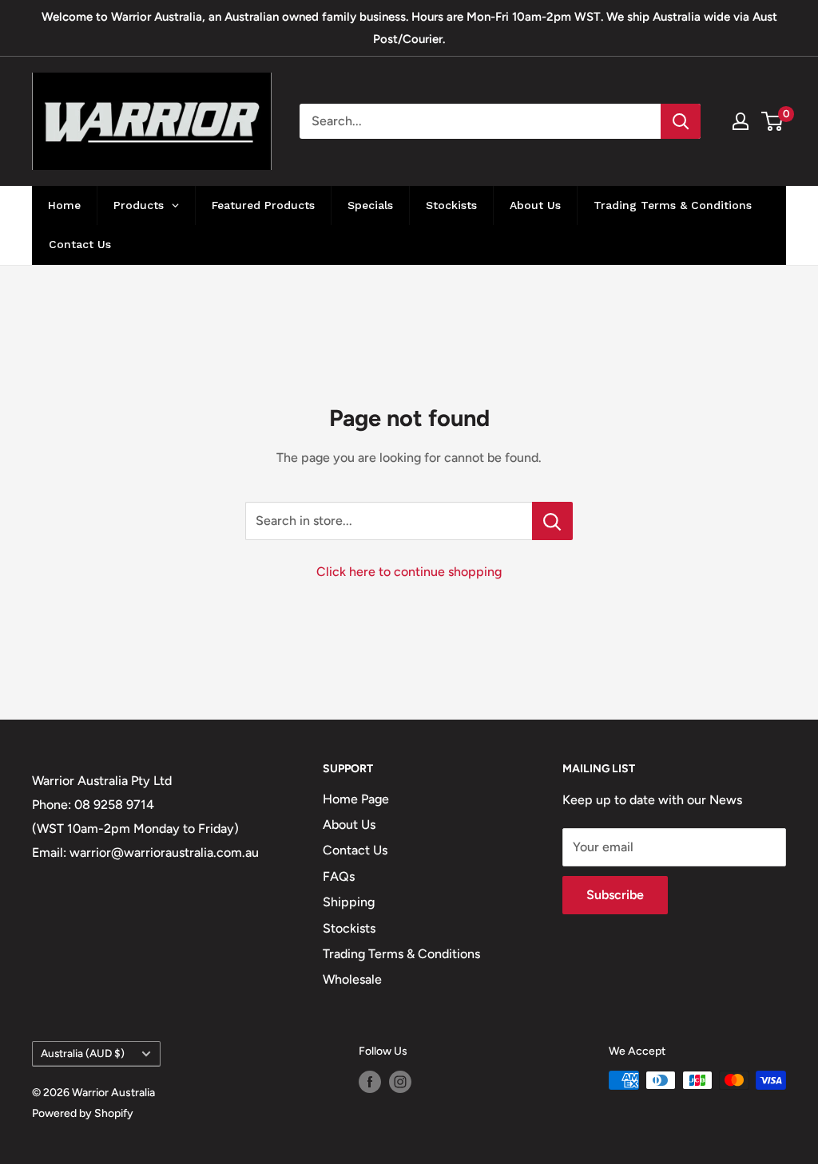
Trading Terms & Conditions (401, 953)
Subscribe (615, 894)
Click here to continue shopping (409, 571)
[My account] (741, 121)
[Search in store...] (552, 521)
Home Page (356, 799)
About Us (349, 824)
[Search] (681, 121)
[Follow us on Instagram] (400, 1082)
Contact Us (355, 850)
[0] (773, 121)
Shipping (349, 901)
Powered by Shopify (82, 1113)
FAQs (339, 876)
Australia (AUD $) (83, 1053)
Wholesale (352, 979)
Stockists (349, 928)
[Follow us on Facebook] (370, 1082)
